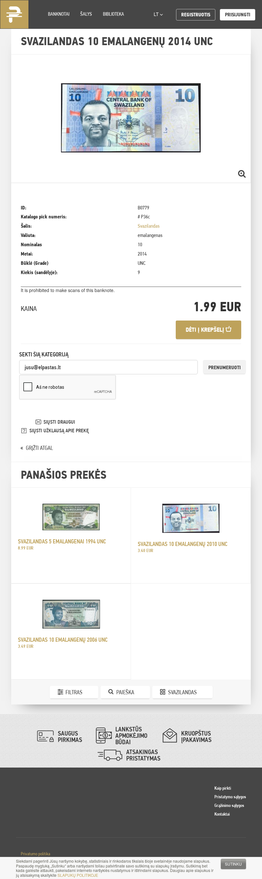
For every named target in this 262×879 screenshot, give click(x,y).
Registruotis (195, 15)
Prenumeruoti (224, 367)
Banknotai (58, 14)
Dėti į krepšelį (206, 329)
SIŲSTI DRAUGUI (59, 422)
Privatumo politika (35, 853)
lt (157, 14)
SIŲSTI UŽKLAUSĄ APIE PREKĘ (59, 430)
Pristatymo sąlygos (230, 796)
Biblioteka (113, 14)
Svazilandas (148, 226)
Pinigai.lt (14, 14)
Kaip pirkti (222, 788)
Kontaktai (222, 814)
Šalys (86, 14)
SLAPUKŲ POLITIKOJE (78, 875)
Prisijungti (237, 15)
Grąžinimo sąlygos (229, 805)
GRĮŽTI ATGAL (39, 447)
